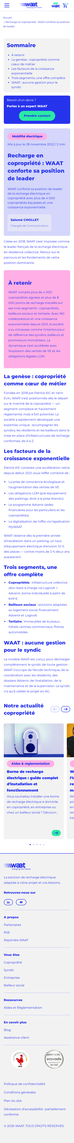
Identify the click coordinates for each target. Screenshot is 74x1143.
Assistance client (16, 1038)
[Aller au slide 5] (43, 844)
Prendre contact (37, 116)
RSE (7, 932)
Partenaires (12, 925)
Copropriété (13, 962)
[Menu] (7, 5)
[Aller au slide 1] (30, 844)
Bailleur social (14, 985)
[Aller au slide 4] (40, 844)
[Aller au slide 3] (37, 844)
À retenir (17, 55)
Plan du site (13, 1101)
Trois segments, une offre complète (38, 78)
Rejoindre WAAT (16, 940)
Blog (7, 1030)
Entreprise (12, 977)
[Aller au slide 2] (33, 844)
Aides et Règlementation (23, 1007)
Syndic (9, 970)
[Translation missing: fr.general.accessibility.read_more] (56, 833)
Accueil (7, 17)
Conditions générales (20, 1092)
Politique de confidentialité (24, 1084)
